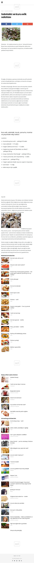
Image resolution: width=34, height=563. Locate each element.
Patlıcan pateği (14, 340)
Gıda (2, 11)
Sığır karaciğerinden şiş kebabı (18, 523)
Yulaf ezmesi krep (15, 313)
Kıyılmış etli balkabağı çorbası (18, 333)
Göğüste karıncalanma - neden (19, 496)
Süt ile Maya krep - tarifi (16, 421)
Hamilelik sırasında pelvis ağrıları (19, 411)
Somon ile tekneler (15, 286)
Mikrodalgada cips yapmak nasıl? (19, 448)
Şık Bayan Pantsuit (15, 489)
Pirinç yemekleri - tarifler (17, 327)
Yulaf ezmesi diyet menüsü (17, 384)
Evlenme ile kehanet (15, 398)
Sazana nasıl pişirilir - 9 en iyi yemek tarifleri (20, 307)
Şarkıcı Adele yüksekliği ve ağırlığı (19, 428)
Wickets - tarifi (14, 299)
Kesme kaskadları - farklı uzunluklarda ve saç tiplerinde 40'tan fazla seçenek (21, 517)
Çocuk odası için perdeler (17, 503)
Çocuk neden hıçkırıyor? (16, 455)
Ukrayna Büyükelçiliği (16, 530)
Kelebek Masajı (14, 377)
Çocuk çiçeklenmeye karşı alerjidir (19, 468)
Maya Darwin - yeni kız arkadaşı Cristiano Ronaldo (21, 442)
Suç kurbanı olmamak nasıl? (18, 404)
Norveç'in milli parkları (16, 510)
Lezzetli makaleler (9, 11)
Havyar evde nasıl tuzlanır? (17, 265)
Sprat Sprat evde (15, 293)
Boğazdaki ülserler (15, 391)
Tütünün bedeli (14, 462)
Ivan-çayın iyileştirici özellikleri (18, 434)
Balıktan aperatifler (15, 347)
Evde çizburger (14, 279)
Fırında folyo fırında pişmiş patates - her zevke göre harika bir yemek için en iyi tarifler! (21, 273)
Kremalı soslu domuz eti (16, 258)
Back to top (17, 555)
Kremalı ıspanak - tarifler (17, 320)
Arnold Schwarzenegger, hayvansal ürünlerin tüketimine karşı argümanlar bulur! (20, 483)
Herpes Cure (13, 475)
